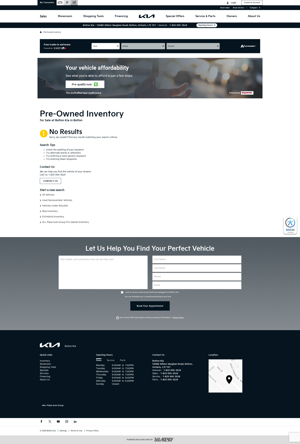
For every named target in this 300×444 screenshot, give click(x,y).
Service (111, 360)
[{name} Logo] (50, 345)
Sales (98, 360)
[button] (47, 2)
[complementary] (290, 225)
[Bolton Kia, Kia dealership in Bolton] (147, 16)
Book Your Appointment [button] (150, 306)
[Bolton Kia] (225, 376)
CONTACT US (50, 181)
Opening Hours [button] (205, 25)
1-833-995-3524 (178, 25)
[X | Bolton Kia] (49, 422)
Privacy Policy (178, 318)
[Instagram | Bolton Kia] (66, 422)
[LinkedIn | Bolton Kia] (75, 422)
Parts (122, 360)
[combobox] (105, 46)
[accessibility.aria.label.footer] (163, 439)
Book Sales (225, 8)
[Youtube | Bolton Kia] (58, 422)
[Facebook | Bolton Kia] (41, 422)
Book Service (238, 8)
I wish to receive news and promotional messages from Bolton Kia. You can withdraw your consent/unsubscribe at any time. (152, 294)
